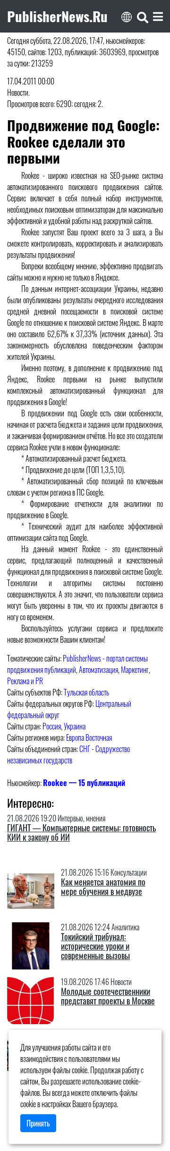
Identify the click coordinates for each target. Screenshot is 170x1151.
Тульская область (86, 692)
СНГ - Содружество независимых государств (68, 754)
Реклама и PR (25, 681)
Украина (74, 726)
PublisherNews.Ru (57, 16)
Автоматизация (98, 669)
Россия (51, 726)
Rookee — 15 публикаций (84, 782)
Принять (38, 1123)
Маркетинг (135, 669)
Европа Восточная (89, 737)
